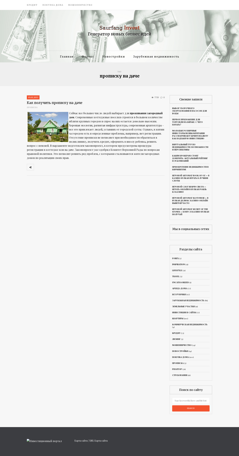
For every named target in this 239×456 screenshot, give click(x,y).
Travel (175, 276)
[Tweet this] (44, 167)
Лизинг (176, 339)
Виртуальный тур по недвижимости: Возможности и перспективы (190, 147)
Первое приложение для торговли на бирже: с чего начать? (187, 122)
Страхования (179, 375)
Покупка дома (52, 5)
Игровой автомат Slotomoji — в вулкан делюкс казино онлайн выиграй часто (190, 200)
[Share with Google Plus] (51, 167)
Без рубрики (179, 294)
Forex (175, 258)
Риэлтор (177, 369)
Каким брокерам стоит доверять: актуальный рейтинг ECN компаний (190, 158)
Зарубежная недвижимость (156, 56)
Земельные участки (183, 306)
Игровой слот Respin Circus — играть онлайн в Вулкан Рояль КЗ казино (189, 189)
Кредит (32, 5)
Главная (66, 56)
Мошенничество (80, 5)
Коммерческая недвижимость (189, 324)
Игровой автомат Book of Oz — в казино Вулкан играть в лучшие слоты (190, 178)
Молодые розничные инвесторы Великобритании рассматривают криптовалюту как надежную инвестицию (190, 134)
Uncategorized (180, 282)
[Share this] (37, 167)
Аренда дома (179, 288)
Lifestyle (177, 270)
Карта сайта (81, 440)
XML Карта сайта (98, 440)
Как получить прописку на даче (54, 103)
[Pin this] (58, 167)
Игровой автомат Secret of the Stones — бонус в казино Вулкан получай (190, 212)
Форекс (88, 56)
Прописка (32, 107)
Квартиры (177, 318)
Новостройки (113, 56)
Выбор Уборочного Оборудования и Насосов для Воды (189, 111)
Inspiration (178, 264)
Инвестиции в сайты (184, 312)
